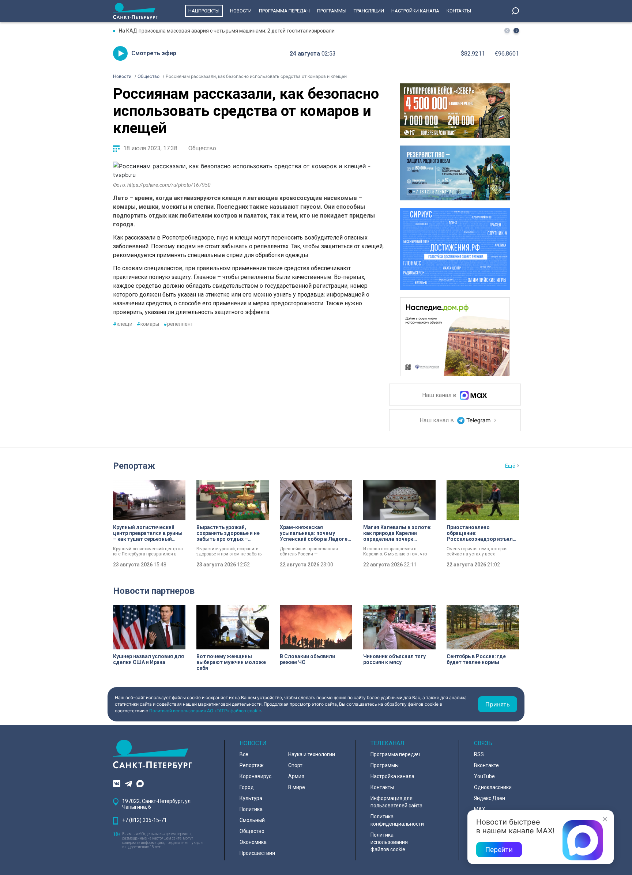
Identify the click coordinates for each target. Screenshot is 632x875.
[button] (516, 30)
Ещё (510, 466)
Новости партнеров (154, 591)
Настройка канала (392, 776)
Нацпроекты (203, 11)
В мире (296, 787)
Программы (331, 11)
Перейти (499, 849)
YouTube (484, 776)
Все (244, 754)
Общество (202, 148)
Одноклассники (493, 787)
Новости (241, 11)
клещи (122, 324)
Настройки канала (415, 11)
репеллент (178, 324)
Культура (251, 798)
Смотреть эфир (153, 53)
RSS (479, 754)
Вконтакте (486, 765)
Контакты (459, 11)
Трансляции (369, 11)
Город (247, 787)
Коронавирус (255, 776)
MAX (479, 809)
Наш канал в (440, 395)
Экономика (253, 842)
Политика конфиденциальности (397, 820)
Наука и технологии (311, 754)
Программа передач (284, 11)
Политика (251, 809)
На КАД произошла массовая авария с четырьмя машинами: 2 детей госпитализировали (227, 31)
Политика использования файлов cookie (389, 842)
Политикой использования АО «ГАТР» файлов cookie (205, 710)
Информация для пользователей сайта (396, 801)
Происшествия (257, 853)
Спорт (295, 765)
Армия (296, 776)
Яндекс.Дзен (489, 798)
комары (148, 324)
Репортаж (134, 466)
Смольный (252, 820)
